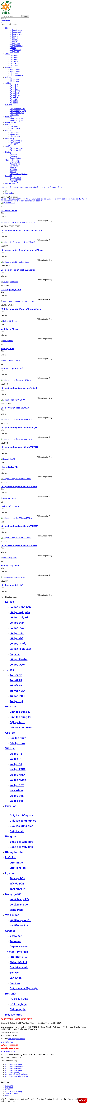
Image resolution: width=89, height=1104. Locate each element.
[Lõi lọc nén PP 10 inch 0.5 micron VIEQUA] (18, 222)
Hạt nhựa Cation (9, 211)
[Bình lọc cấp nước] (9, 558)
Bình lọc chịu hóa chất (12, 368)
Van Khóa (15, 977)
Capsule (15, 654)
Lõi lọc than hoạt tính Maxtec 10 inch (19, 388)
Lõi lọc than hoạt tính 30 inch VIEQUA (19, 526)
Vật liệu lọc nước (20, 920)
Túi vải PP (16, 680)
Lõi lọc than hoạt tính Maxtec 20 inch (19, 487)
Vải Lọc (29, 199)
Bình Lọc (15, 199)
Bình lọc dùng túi (20, 711)
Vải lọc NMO (17, 774)
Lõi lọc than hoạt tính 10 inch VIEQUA (19, 427)
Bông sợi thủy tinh (21, 846)
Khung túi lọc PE (9, 467)
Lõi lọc (3, 199)
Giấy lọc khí (17, 831)
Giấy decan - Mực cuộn (24, 988)
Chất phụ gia (18, 1009)
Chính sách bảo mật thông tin (16, 1076)
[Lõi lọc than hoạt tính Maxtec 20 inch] (16, 479)
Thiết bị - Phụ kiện (17, 201)
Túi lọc (9, 199)
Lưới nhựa (16, 862)
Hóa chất (28, 201)
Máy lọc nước (37, 201)
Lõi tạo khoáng (19, 659)
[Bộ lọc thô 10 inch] (8, 498)
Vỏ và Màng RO (19, 899)
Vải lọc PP (16, 758)
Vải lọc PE (16, 753)
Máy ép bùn (17, 883)
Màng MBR (16, 909)
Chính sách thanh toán (14, 1066)
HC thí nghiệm (18, 1004)
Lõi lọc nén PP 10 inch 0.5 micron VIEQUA (22, 230)
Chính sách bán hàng (32, 187)
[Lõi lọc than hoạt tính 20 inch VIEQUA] (16, 439)
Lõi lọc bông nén (20, 606)
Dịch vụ (20, 187)
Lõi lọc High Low (20, 648)
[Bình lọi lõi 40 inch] (9, 321)
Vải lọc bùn (17, 795)
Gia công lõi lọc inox (11, 289)
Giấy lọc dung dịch (21, 825)
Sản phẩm (13, 187)
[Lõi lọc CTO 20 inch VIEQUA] (13, 400)
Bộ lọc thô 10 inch (10, 506)
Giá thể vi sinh (19, 967)
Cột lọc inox (17, 722)
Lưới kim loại (18, 867)
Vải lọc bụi (16, 800)
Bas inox (15, 983)
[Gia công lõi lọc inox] (9, 282)
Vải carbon (16, 790)
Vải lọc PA (16, 764)
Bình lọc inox (7, 348)
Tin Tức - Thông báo (48, 187)
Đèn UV (14, 972)
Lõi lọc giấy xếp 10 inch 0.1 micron (18, 270)
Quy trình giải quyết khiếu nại (16, 1074)
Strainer (7, 201)
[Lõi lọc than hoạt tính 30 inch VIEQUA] (16, 518)
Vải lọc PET (17, 785)
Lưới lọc (60, 199)
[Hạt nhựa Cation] (8, 203)
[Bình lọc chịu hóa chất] (10, 360)
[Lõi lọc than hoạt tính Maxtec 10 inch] (16, 380)
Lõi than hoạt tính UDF (12, 585)
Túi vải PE (16, 675)
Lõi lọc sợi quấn (20, 612)
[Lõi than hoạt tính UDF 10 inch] (13, 577)
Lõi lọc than (17, 622)
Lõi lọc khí (16, 638)
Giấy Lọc (35, 199)
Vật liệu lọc (12, 914)
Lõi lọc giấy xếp (19, 617)
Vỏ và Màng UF (19, 904)
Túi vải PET (17, 685)
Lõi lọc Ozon (18, 664)
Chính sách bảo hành (13, 1070)
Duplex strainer (19, 946)
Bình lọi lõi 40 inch (10, 329)
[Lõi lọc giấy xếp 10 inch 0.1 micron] (15, 262)
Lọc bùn (67, 199)
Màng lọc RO (76, 199)
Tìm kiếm (25, 16)
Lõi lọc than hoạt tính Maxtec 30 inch (19, 546)
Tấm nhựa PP (18, 888)
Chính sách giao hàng (13, 1068)
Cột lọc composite (21, 727)
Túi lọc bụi (16, 701)
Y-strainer (15, 935)
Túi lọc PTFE (18, 696)
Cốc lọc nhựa (18, 738)
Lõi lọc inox (17, 627)
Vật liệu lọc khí (19, 925)
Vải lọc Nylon (18, 779)
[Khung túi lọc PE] (8, 459)
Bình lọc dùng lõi (20, 717)
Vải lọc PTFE (18, 769)
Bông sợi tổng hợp (21, 841)
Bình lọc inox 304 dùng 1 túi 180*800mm (21, 309)
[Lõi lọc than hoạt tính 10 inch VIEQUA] (16, 420)
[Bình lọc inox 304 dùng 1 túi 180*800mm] (17, 301)
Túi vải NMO (17, 690)
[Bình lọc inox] (7, 341)
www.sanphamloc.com (16, 1039)
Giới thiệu (5, 187)
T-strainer (15, 941)
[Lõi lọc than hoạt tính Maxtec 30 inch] (16, 538)
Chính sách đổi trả (12, 1072)
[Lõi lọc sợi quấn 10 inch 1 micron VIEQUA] (18, 242)
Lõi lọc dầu (17, 633)
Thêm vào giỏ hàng (44, 220)
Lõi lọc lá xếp (18, 643)
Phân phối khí (18, 962)
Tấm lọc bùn (17, 878)
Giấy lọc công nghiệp (23, 820)
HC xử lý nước (19, 998)
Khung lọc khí (51, 199)
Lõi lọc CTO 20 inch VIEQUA (15, 408)
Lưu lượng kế (18, 956)
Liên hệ (59, 187)
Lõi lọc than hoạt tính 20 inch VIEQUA (19, 447)
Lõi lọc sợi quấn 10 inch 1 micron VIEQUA (22, 250)
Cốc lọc (22, 199)
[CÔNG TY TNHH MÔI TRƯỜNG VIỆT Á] (6, 14)
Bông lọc (42, 199)
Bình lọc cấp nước (10, 565)
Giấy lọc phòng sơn (22, 815)
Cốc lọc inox (17, 743)
